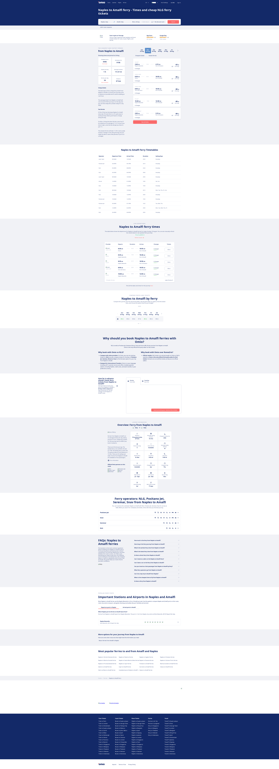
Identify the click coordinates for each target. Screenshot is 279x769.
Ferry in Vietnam (153, 733)
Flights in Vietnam (137, 751)
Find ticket (104, 64)
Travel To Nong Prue (170, 733)
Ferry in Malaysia (153, 728)
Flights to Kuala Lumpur (138, 721)
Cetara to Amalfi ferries (166, 667)
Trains (108, 2)
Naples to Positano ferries (167, 657)
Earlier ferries (111, 280)
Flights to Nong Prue (137, 726)
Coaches (114, 2)
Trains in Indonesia (104, 754)
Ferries (124, 2)
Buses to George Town (121, 723)
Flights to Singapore (137, 740)
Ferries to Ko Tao (153, 721)
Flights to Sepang (136, 733)
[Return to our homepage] (102, 2)
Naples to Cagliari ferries (146, 657)
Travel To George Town (171, 726)
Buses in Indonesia (120, 754)
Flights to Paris (136, 742)
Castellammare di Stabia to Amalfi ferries (130, 670)
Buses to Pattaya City (121, 726)
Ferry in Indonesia (153, 735)
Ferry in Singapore (153, 726)
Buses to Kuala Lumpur (121, 721)
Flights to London (137, 737)
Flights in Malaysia (137, 747)
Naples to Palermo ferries (126, 657)
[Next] (178, 50)
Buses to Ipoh (119, 733)
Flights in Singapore (137, 744)
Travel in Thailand (170, 749)
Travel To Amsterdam (171, 737)
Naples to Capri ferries (125, 663)
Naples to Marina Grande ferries (107, 660)
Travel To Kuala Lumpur (171, 721)
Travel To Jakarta (169, 740)
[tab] (140, 55)
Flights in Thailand (137, 749)
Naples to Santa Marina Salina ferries (129, 660)
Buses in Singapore (120, 744)
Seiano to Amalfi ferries (146, 670)
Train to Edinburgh (104, 735)
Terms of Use (122, 764)
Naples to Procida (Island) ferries (107, 663)
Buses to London (120, 740)
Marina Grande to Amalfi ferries (169, 663)
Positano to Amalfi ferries (147, 663)
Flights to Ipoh (136, 730)
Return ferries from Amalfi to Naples (109, 640)
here (151, 285)
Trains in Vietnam (103, 751)
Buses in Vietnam (120, 751)
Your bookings (164, 2)
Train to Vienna (103, 737)
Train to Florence (103, 740)
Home (100, 678)
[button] (136, 22)
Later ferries (168, 280)
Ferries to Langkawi (153, 723)
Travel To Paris (169, 723)
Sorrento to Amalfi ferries (147, 667)
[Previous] (117, 313)
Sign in (179, 2)
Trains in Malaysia (104, 747)
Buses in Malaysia (120, 747)
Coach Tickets (119, 718)
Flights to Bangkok (137, 728)
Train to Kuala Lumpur (105, 728)
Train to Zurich (103, 730)
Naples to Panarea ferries (147, 660)
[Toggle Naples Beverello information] (178, 622)
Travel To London (169, 728)
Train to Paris (102, 721)
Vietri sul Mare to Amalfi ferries (106, 670)
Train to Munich (103, 742)
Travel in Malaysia (170, 747)
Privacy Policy (132, 764)
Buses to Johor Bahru (121, 730)
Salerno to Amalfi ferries (105, 667)
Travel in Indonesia (170, 754)
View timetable (104, 82)
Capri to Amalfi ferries (125, 667)
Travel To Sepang (169, 742)
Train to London (103, 723)
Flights (119, 2)
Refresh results (138, 237)
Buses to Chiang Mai (121, 742)
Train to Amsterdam (104, 726)
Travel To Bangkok (170, 730)
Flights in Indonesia (137, 754)
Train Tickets (102, 718)
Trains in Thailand (104, 749)
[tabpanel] (154, 399)
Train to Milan (102, 733)
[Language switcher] (155, 2)
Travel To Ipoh (169, 735)
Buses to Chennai (120, 737)
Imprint (114, 764)
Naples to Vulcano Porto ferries (168, 660)
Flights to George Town (138, 723)
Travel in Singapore (170, 744)
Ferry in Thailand (153, 730)
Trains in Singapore (104, 744)
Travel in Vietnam (169, 751)
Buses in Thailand (120, 749)
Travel (166, 718)
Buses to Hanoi (119, 735)
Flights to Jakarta (136, 735)
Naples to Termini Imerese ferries (107, 657)
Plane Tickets (135, 718)
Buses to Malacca (120, 728)
